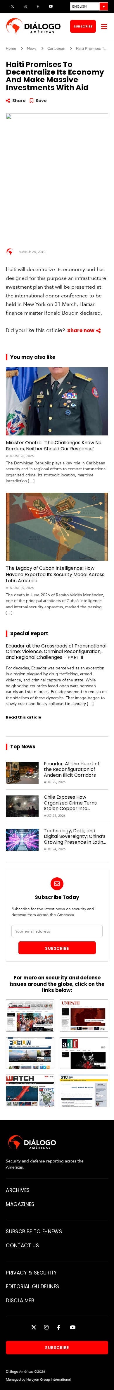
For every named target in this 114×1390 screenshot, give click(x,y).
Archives (18, 1190)
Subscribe (83, 26)
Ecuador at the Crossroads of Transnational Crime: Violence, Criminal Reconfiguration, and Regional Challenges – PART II (56, 652)
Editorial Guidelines (32, 1286)
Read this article (23, 717)
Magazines (20, 1204)
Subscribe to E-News (34, 1231)
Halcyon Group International (48, 1379)
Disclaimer (20, 1300)
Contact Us (22, 1245)
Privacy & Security (31, 1272)
